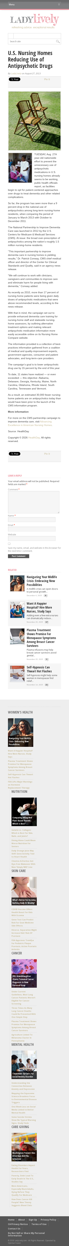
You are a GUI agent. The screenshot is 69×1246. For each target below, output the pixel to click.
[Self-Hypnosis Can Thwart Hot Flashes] (17, 680)
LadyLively (16, 73)
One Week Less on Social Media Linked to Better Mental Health (24, 1109)
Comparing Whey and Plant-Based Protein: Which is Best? (22, 820)
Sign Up (33, 1219)
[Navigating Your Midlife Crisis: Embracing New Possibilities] (17, 590)
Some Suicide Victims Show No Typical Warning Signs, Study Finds (24, 1120)
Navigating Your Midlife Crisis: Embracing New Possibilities (42, 581)
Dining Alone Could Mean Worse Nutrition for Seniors (24, 843)
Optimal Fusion (14, 1243)
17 (47, 622)
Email (11, 525)
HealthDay (34, 437)
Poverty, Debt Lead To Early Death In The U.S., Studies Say (23, 1178)
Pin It (47, 79)
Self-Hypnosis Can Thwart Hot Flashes (39, 669)
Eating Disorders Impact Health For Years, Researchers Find (23, 1168)
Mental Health (23, 1044)
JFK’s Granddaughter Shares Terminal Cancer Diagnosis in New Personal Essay (23, 981)
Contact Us (14, 1228)
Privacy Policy (48, 1219)
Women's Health (20, 712)
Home (11, 1219)
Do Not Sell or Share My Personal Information (26, 1234)
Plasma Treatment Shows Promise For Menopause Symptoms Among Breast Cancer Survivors (41, 638)
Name (12, 515)
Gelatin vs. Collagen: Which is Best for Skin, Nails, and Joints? (22, 833)
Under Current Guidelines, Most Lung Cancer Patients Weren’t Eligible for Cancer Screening (23, 997)
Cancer (17, 953)
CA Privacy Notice (18, 1224)
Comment (14, 489)
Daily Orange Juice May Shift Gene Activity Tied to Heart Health (23, 853)
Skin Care (19, 870)
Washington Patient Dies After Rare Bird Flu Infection (23, 1155)
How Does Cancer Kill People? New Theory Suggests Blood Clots (22, 1202)
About (21, 1219)
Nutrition (19, 791)
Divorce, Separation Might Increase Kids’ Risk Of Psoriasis (24, 933)
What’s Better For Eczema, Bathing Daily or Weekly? (24, 901)
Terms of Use (39, 1224)
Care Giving (20, 1126)
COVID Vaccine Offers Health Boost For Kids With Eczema (22, 912)
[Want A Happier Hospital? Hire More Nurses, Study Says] (17, 617)
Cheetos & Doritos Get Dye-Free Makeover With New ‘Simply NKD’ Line (23, 864)
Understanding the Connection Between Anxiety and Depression (23, 1086)
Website (12, 534)
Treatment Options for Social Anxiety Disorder (23, 1075)
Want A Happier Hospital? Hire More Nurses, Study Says (39, 607)
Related (12, 570)
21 (47, 685)
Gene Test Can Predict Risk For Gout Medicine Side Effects (23, 922)
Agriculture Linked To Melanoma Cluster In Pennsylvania (22, 1037)
